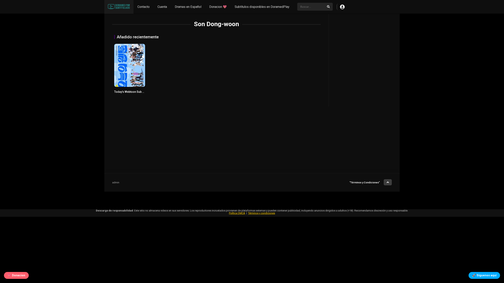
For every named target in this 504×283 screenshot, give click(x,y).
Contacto (143, 7)
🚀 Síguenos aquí (484, 274)
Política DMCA (237, 213)
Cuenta (162, 7)
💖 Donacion (16, 274)
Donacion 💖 (218, 7)
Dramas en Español (188, 7)
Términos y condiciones (261, 213)
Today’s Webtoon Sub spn (130, 91)
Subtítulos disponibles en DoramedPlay (262, 7)
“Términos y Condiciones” (364, 182)
